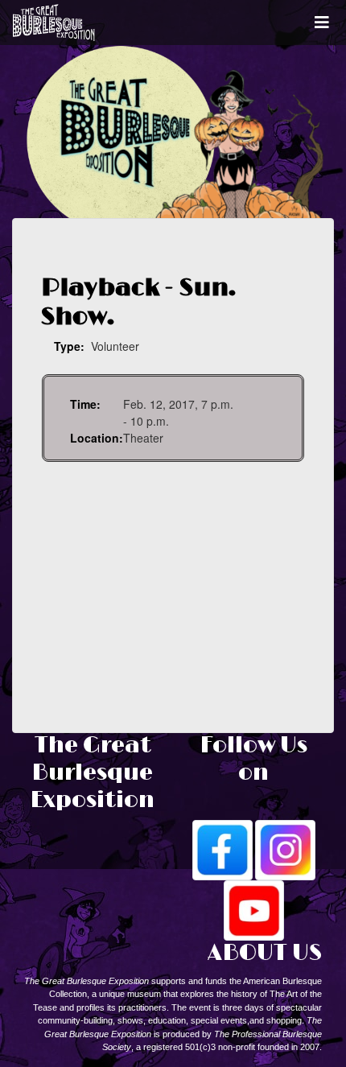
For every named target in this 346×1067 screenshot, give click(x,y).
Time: (85, 404)
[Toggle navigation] (322, 22)
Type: (69, 346)
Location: (96, 438)
